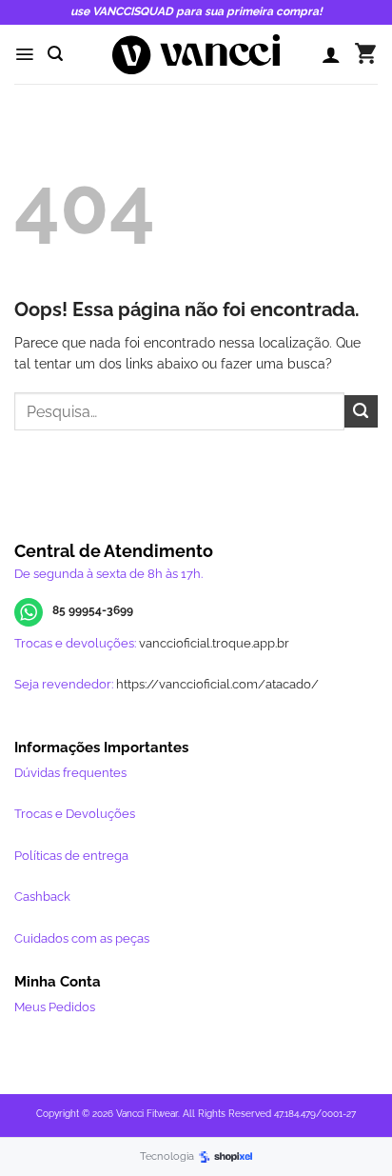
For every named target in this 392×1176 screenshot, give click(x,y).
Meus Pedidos (54, 1007)
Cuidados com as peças (81, 938)
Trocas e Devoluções (74, 814)
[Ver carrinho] (366, 54)
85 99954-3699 (92, 610)
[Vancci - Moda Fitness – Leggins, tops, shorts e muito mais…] (196, 54)
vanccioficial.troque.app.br (214, 643)
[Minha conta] (331, 54)
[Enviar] (361, 412)
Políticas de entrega (71, 855)
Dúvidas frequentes (70, 773)
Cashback (42, 896)
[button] (24, 54)
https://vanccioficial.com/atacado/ (217, 684)
